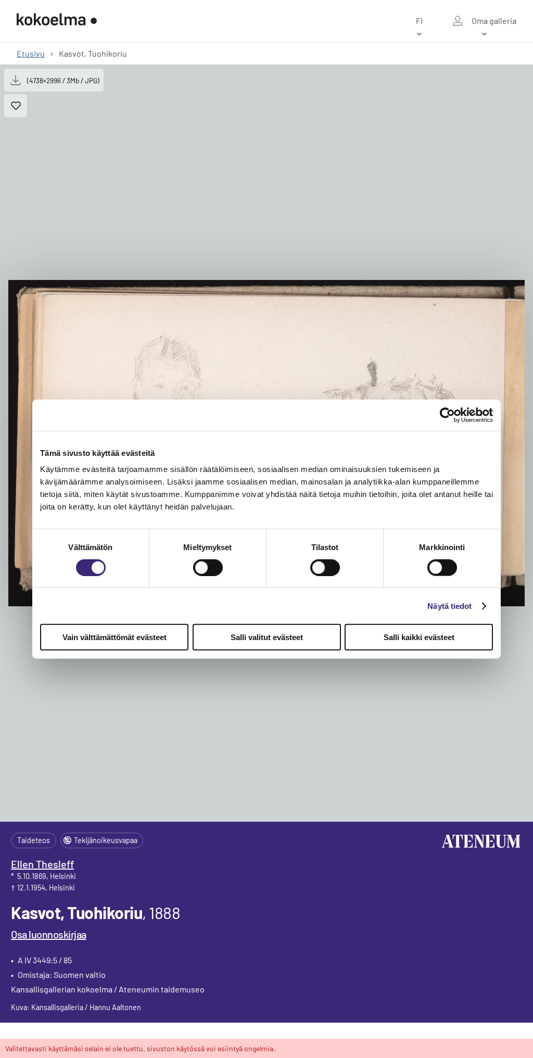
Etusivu (31, 53)
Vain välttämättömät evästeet (114, 637)
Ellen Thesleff (42, 864)
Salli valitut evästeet (267, 637)
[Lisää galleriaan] (15, 105)
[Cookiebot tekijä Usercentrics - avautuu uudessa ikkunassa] (447, 415)
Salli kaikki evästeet (419, 637)
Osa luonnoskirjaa (48, 934)
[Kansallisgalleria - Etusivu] (56, 20)
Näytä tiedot (449, 605)
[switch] (208, 567)
